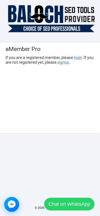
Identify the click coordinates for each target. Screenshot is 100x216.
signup (63, 62)
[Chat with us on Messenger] (11, 204)
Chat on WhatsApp (69, 204)
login (78, 57)
